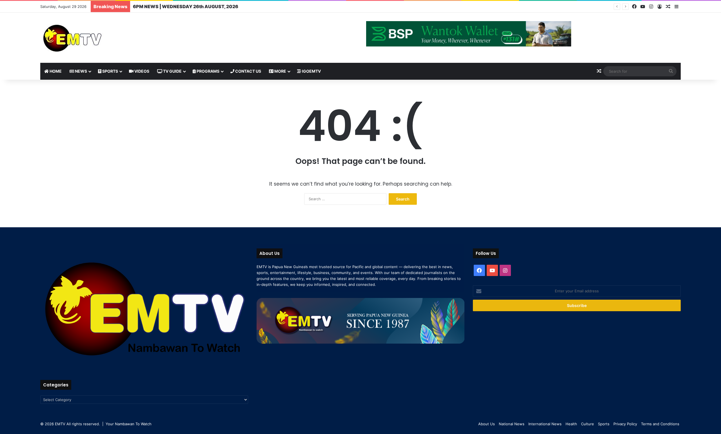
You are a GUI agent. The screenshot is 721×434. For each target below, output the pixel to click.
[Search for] (671, 71)
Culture (587, 424)
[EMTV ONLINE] (91, 38)
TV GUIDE (172, 71)
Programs (207, 71)
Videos (141, 71)
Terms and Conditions (660, 424)
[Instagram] (651, 6)
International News (545, 424)
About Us (486, 424)
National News (511, 424)
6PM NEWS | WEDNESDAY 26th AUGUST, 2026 (185, 6)
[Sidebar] (676, 6)
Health (571, 424)
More (279, 71)
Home (55, 71)
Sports (109, 71)
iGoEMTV (311, 71)
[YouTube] (642, 6)
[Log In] (659, 6)
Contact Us (247, 71)
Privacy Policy (625, 424)
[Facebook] (634, 6)
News (80, 71)
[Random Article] (668, 6)
